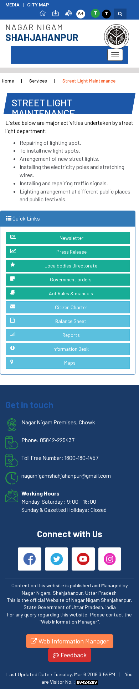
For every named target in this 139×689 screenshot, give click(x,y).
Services (38, 81)
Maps (70, 363)
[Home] (42, 12)
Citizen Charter (71, 307)
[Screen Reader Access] (68, 12)
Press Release (71, 252)
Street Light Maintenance (88, 81)
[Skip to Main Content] (55, 12)
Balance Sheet (70, 321)
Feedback (73, 655)
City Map (38, 4)
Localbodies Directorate (71, 266)
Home (8, 81)
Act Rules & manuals (71, 293)
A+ (81, 13)
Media (12, 4)
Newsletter (71, 238)
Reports (71, 335)
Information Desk (70, 349)
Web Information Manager (73, 641)
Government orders (71, 279)
